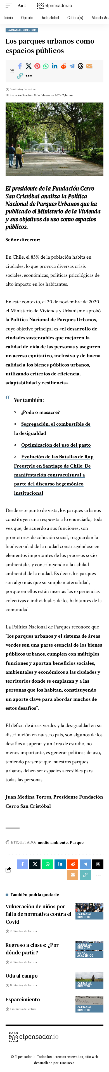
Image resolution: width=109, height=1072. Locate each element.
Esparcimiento (23, 999)
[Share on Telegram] (72, 66)
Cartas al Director (22, 30)
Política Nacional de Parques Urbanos (53, 319)
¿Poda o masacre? (40, 412)
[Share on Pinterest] (37, 66)
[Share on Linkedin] (54, 66)
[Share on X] (28, 66)
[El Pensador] (54, 6)
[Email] (89, 66)
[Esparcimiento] (89, 1004)
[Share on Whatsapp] (46, 66)
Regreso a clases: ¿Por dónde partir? (32, 948)
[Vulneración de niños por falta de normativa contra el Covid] (89, 911)
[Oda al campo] (89, 980)
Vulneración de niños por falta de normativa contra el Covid (38, 914)
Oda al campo (22, 975)
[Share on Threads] (80, 66)
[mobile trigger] (10, 5)
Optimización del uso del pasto (56, 445)
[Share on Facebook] (20, 66)
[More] (28, 76)
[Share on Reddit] (63, 66)
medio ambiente (53, 842)
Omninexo (67, 1063)
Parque (77, 842)
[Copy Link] (20, 76)
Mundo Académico (85, 954)
